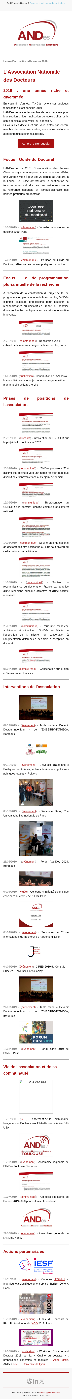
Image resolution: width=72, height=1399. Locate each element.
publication (26, 376)
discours (25, 438)
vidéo (23, 891)
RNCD (17, 1364)
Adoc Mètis (60, 1360)
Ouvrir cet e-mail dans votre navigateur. (47, 3)
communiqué (29, 260)
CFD (23, 1119)
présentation (27, 227)
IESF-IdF (59, 1279)
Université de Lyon (34, 1364)
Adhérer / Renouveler (36, 143)
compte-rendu (28, 341)
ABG (35, 1323)
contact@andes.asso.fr (50, 1392)
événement (28, 725)
